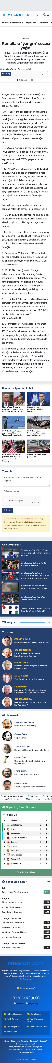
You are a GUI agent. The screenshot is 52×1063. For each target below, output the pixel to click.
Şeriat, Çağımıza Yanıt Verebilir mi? (30, 787)
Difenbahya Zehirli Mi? (25, 1044)
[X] (19, 998)
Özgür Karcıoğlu (23, 699)
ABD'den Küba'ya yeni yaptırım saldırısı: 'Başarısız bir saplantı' (12, 433)
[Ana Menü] (48, 15)
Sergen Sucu (20, 771)
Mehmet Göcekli (22, 639)
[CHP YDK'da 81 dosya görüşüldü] (38, 446)
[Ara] (44, 15)
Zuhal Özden (21, 676)
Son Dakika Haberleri (38, 1027)
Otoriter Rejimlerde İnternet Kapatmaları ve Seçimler (27, 654)
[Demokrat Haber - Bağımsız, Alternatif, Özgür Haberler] (21, 15)
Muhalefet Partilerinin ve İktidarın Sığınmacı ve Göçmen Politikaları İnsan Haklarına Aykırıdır (30, 691)
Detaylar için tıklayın (26, 872)
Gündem (43, 23)
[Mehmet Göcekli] (7, 641)
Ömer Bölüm (20, 735)
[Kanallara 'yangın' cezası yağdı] (26, 69)
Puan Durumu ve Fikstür (35, 1020)
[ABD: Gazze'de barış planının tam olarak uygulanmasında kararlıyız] (13, 446)
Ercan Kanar (20, 687)
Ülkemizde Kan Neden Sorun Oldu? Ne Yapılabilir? (31, 703)
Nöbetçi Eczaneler (14, 1014)
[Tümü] (48, 622)
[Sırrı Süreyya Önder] (7, 724)
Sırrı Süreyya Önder (24, 722)
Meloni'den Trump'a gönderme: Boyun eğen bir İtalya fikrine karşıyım (13, 409)
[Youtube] (33, 998)
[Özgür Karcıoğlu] (7, 702)
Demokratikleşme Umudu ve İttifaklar (31, 750)
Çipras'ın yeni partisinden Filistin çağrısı (35, 409)
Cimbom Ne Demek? (38, 1041)
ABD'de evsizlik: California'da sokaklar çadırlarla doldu (37, 433)
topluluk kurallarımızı (25, 519)
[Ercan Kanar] (7, 690)
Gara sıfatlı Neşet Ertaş (25, 726)
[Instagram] (24, 998)
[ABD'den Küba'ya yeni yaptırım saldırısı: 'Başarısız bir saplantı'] (13, 422)
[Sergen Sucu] (7, 773)
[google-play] (32, 1004)
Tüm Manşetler (13, 1027)
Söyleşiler (31, 23)
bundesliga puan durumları (19, 1049)
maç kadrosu (37, 1049)
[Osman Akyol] (7, 785)
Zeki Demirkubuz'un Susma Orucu (30, 679)
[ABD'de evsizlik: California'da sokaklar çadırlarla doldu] (38, 422)
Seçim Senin (20, 738)
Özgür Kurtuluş (22, 650)
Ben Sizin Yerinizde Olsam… (27, 775)
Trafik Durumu (12, 1019)
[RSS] (37, 998)
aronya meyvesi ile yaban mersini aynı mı (25, 1047)
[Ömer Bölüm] (7, 736)
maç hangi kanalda (26, 1052)
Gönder (7, 510)
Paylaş (7, 74)
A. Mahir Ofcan (22, 747)
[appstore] (18, 1004)
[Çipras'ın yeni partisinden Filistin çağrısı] (38, 399)
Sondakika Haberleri (12, 23)
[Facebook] (15, 998)
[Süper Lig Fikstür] (48, 882)
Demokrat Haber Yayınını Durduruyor (31, 643)
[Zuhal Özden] (7, 678)
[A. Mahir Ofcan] (7, 748)
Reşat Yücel (20, 758)
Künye (6, 1041)
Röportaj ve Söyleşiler (20, 1041)
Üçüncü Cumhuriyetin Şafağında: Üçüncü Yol (29, 762)
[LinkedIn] (28, 998)
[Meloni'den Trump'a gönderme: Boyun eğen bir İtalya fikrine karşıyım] (13, 399)
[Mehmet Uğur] (7, 665)
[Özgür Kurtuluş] (7, 653)
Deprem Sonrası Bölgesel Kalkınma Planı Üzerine (30, 667)
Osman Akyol (21, 783)
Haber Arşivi (12, 1032)
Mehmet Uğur (21, 662)
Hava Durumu (36, 1014)
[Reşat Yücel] (7, 761)
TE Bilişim (32, 1059)
